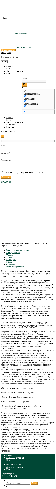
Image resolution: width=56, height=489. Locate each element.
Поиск (9, 480)
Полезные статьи (13, 464)
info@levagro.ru (21, 34)
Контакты (10, 73)
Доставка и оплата (14, 71)
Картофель (11, 260)
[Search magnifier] (24, 85)
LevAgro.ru (6, 52)
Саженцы (10, 264)
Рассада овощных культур (17, 250)
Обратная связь (8, 50)
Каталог (9, 69)
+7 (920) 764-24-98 (23, 47)
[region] (28, 209)
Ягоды (9, 257)
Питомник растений (15, 267)
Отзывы (9, 460)
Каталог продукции (15, 458)
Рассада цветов (13, 252)
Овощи (9, 255)
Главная (9, 66)
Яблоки (9, 262)
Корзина (10, 127)
